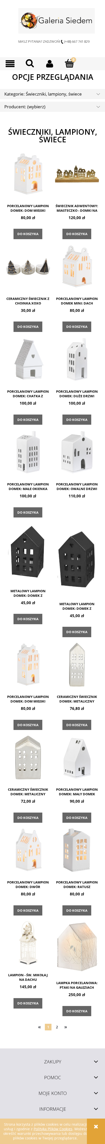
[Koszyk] (70, 63)
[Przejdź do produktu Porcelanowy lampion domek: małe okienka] (28, 452)
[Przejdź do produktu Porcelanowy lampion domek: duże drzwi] (77, 359)
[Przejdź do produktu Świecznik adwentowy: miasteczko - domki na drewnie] (77, 174)
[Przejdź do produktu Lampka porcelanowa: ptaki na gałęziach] (77, 947)
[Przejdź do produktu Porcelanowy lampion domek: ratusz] (77, 850)
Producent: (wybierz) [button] (24, 107)
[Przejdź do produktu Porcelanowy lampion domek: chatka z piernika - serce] (28, 359)
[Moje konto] (50, 63)
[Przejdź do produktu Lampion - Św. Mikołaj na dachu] (28, 943)
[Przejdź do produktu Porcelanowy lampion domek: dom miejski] (28, 174)
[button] (10, 63)
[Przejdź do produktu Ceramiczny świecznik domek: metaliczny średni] (28, 757)
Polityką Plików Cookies (53, 1128)
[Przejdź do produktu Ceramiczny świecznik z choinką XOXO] (28, 267)
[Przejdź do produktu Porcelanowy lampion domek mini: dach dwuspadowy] (77, 267)
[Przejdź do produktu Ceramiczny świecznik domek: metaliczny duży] (77, 665)
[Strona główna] (56, 21)
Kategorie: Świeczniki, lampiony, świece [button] (43, 94)
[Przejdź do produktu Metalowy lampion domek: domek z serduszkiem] (28, 552)
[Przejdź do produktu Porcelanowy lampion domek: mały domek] (77, 757)
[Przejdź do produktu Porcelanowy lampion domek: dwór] (28, 850)
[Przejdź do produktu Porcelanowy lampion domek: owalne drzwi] (77, 452)
